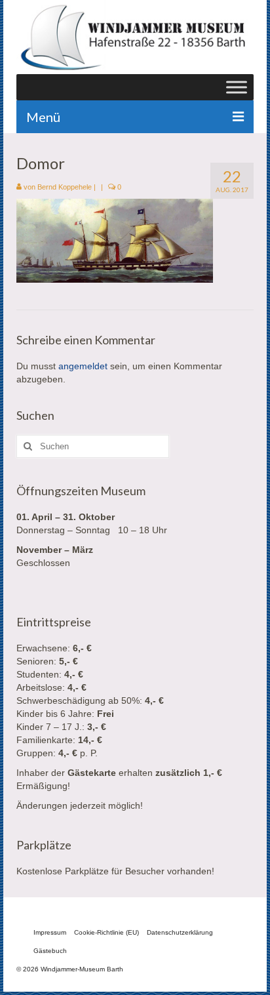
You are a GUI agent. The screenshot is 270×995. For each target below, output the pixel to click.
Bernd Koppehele (64, 187)
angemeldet (82, 366)
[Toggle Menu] (236, 87)
